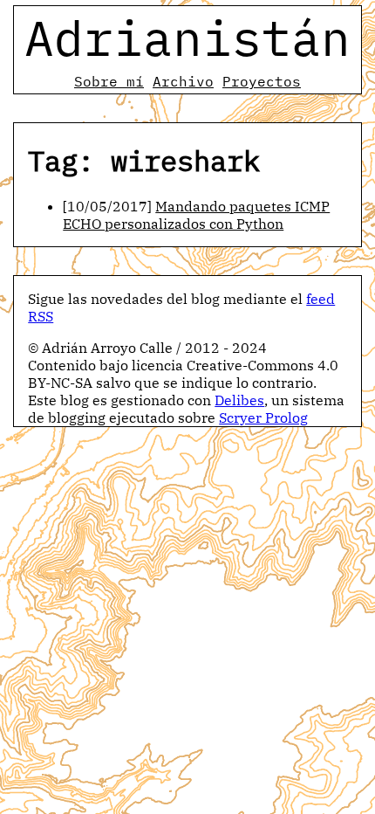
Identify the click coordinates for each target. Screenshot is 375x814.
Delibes (239, 400)
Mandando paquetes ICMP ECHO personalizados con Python (196, 214)
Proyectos (261, 81)
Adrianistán (187, 37)
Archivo (183, 81)
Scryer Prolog (263, 417)
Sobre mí (109, 81)
